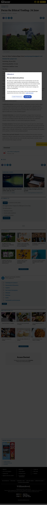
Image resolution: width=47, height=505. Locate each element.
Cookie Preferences (17, 96)
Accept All (27, 96)
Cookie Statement (29, 93)
